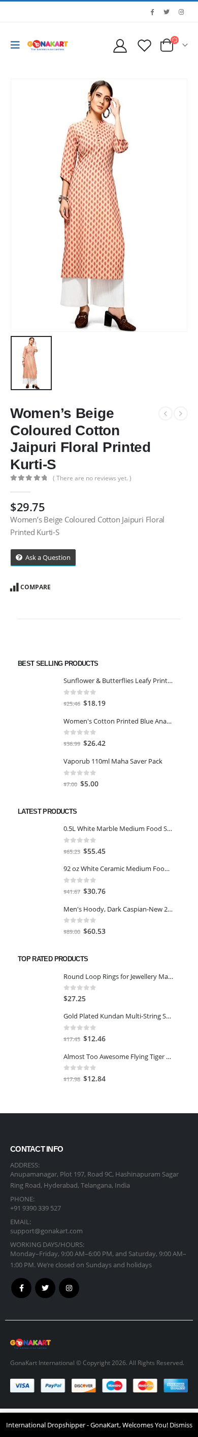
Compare (35, 587)
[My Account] (119, 45)
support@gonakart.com (46, 1230)
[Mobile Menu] (17, 45)
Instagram (69, 1288)
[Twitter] (166, 11)
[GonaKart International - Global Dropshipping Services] (47, 45)
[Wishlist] (144, 45)
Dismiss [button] (181, 1424)
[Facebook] (151, 11)
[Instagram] (181, 11)
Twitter (45, 1288)
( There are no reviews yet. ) (92, 478)
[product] (37, 692)
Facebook (21, 1288)
